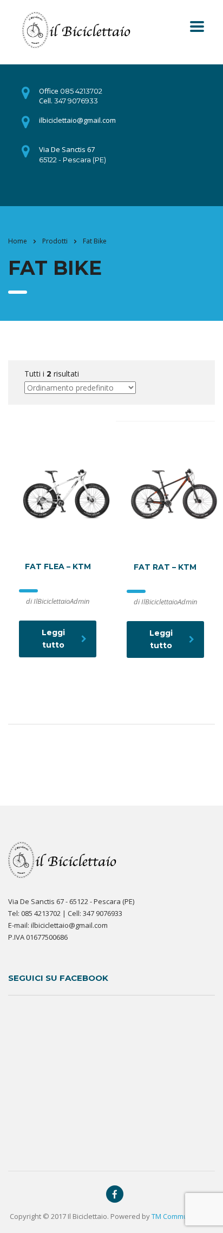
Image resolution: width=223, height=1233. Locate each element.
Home (17, 241)
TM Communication (183, 1216)
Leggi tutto (53, 639)
